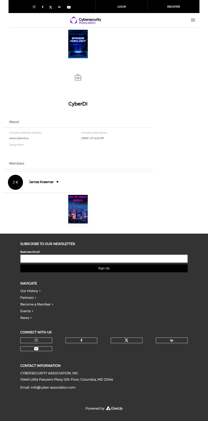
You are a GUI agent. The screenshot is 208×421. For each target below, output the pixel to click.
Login (121, 6)
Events (25, 311)
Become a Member (35, 304)
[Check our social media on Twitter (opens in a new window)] (52, 8)
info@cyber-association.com (53, 387)
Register (173, 6)
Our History (29, 291)
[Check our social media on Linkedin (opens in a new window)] (60, 8)
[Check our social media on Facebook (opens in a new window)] (43, 8)
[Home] (85, 20)
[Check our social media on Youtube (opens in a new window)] (69, 8)
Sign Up (103, 268)
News (24, 318)
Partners (27, 298)
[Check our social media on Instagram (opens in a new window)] (35, 8)
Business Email (30, 251)
